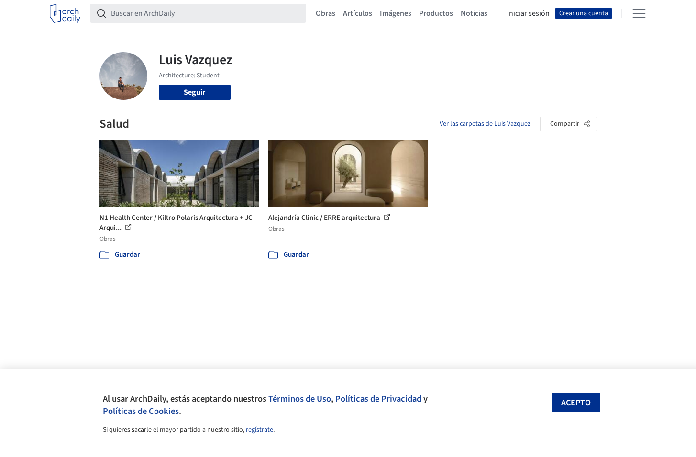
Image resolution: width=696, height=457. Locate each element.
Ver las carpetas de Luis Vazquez (485, 123)
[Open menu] (639, 13)
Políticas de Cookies (141, 411)
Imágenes (395, 13)
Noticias (474, 13)
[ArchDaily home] (65, 13)
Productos (436, 13)
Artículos (357, 13)
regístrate (259, 430)
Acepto (576, 403)
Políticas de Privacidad (378, 398)
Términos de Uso (299, 398)
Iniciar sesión (528, 13)
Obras (325, 13)
